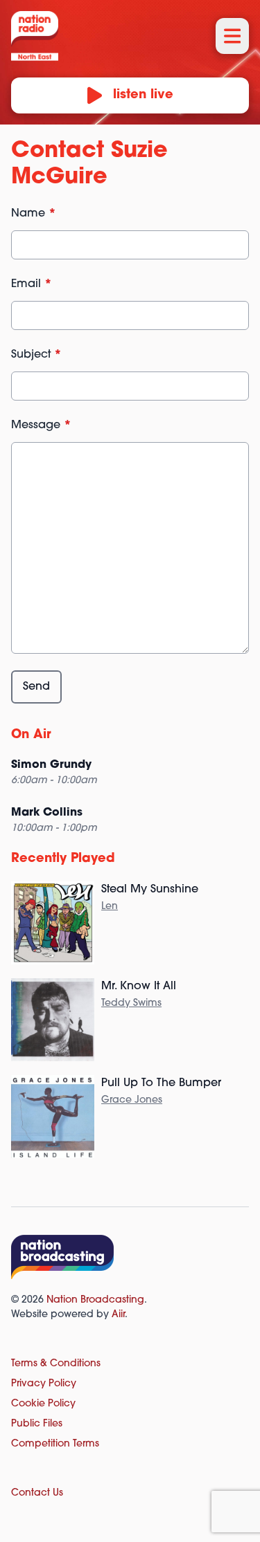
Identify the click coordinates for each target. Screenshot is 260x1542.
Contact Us (37, 1493)
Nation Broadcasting (95, 1300)
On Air (31, 735)
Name (33, 213)
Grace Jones (131, 1100)
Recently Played (63, 859)
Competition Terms (55, 1444)
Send (36, 686)
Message (41, 425)
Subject (36, 354)
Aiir (118, 1315)
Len (109, 906)
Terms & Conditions (56, 1364)
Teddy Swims (131, 1003)
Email (31, 284)
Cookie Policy (43, 1404)
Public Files (36, 1424)
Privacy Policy (43, 1384)
